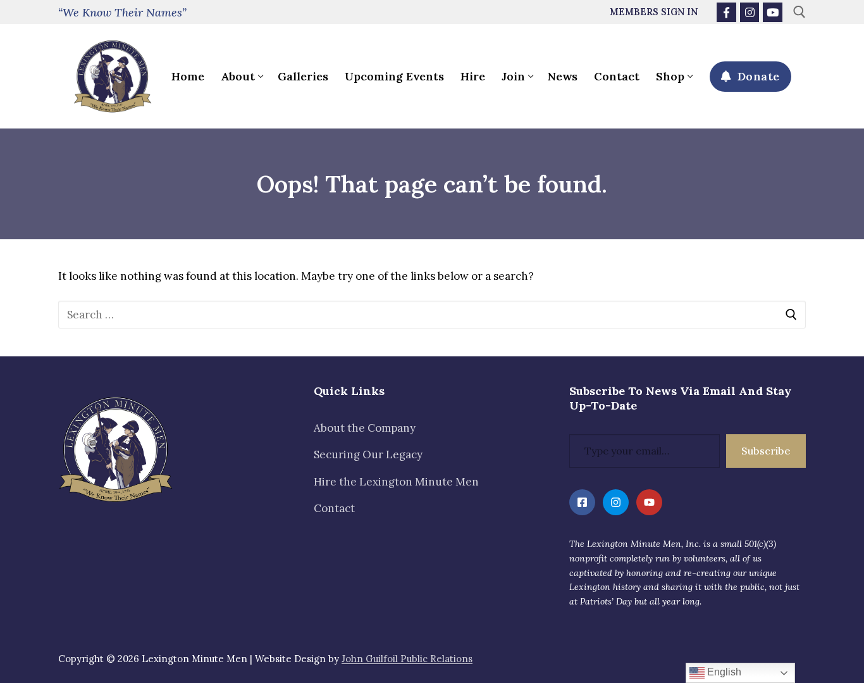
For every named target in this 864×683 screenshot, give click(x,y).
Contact (334, 508)
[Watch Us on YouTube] (649, 502)
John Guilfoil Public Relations (407, 659)
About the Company (365, 428)
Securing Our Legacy (368, 454)
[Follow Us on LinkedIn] (582, 502)
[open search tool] (799, 12)
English (723, 672)
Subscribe (766, 450)
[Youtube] (772, 12)
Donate (757, 76)
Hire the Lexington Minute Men (396, 482)
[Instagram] (750, 12)
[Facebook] (726, 12)
